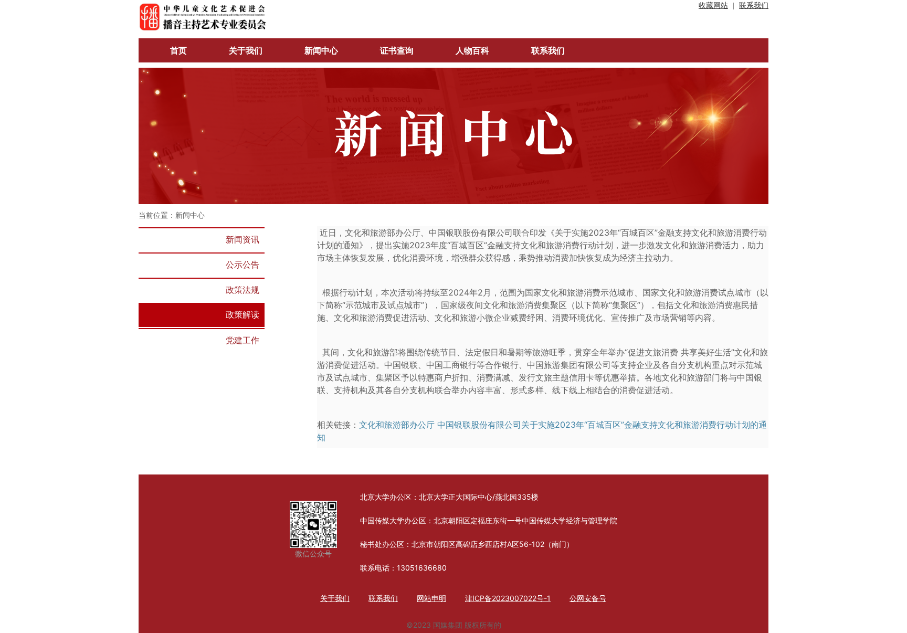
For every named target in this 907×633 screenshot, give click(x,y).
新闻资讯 (242, 239)
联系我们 (753, 5)
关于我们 (335, 598)
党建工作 (242, 340)
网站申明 (431, 598)
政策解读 (242, 314)
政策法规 (242, 289)
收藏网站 (713, 5)
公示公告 (242, 264)
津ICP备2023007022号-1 (508, 598)
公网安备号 (587, 598)
